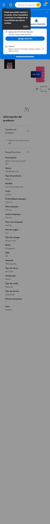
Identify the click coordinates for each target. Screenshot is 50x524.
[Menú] (4, 5)
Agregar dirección (25, 38)
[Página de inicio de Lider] (11, 5)
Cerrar (25, 26)
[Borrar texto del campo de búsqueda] (34, 5)
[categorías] (38, 5)
